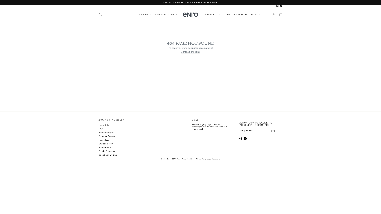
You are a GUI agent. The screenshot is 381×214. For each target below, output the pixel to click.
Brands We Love (213, 14)
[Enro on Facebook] (245, 138)
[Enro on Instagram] (240, 138)
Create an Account (107, 136)
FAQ (101, 129)
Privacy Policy (201, 159)
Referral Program (106, 133)
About (255, 14)
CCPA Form (176, 159)
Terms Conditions (188, 159)
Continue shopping (190, 52)
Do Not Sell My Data (108, 155)
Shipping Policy (106, 144)
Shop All (144, 14)
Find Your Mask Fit (236, 14)
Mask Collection (165, 14)
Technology (104, 140)
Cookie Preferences (108, 151)
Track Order (104, 125)
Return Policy (105, 148)
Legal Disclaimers (213, 159)
